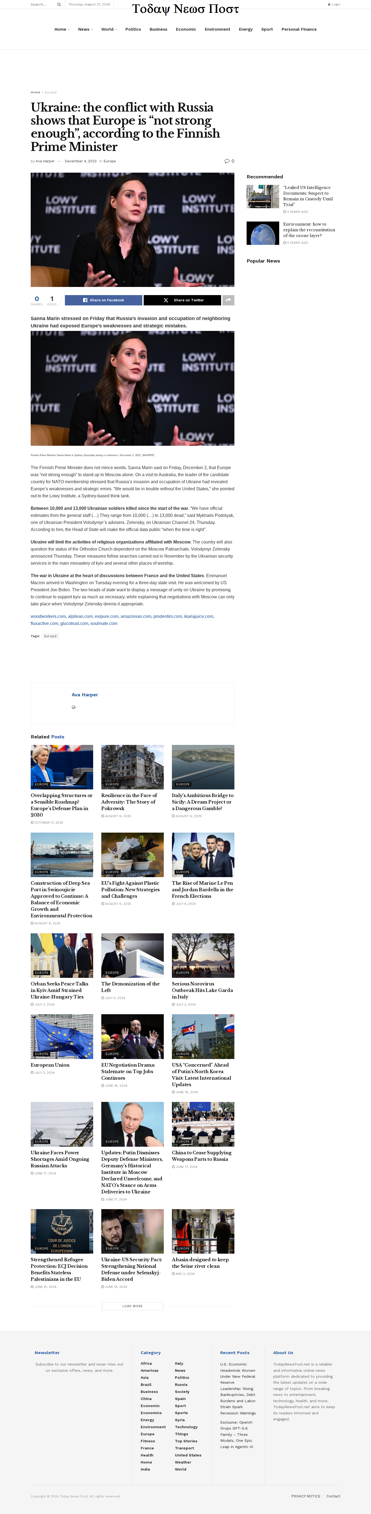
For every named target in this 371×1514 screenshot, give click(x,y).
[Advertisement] (185, 70)
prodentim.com (167, 616)
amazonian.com (136, 616)
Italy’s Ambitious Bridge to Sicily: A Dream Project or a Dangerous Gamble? (202, 802)
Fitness (148, 1441)
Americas (150, 1370)
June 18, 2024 (115, 1086)
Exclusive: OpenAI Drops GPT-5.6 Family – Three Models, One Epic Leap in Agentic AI (236, 1434)
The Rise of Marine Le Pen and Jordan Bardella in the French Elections (202, 889)
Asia (145, 1377)
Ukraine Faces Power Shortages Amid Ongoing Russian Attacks (60, 1159)
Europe (51, 92)
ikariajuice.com (198, 616)
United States (188, 1455)
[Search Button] (58, 4)
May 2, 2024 (185, 1274)
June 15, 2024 (44, 1287)
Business (158, 29)
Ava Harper (45, 161)
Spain (180, 1398)
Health (147, 1455)
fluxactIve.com (44, 623)
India (145, 1469)
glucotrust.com (74, 623)
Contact (333, 1496)
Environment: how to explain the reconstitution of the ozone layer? (309, 230)
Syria (180, 1420)
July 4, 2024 (185, 904)
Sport (267, 29)
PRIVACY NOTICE (305, 1496)
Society (182, 1391)
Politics (133, 29)
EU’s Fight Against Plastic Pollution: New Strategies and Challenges (130, 889)
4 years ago (297, 243)
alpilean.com (80, 616)
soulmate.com (103, 623)
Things (181, 1434)
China (146, 1398)
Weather (183, 1462)
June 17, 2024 (44, 1173)
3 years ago (297, 212)
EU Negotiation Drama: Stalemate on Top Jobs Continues (128, 1071)
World (107, 29)
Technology (186, 1427)
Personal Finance (299, 29)
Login (335, 4)
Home (60, 29)
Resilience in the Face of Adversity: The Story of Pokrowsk (129, 802)
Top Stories (186, 1441)
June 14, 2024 (115, 1287)
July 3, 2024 (44, 1004)
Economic (186, 29)
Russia (181, 1384)
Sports (181, 1413)
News (83, 29)
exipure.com (106, 616)
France (147, 1448)
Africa (146, 1363)
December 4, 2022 (81, 161)
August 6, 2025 (117, 816)
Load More (132, 1306)
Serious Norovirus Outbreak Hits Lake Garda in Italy (202, 990)
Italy (179, 1363)
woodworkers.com (48, 616)
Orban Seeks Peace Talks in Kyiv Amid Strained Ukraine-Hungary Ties (59, 990)
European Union (50, 1065)
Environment (217, 29)
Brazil (146, 1384)
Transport (184, 1448)
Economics (151, 1413)
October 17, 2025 (48, 822)
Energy (246, 29)
